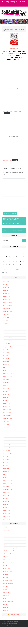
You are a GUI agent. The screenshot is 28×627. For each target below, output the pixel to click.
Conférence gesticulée (9, 550)
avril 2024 (6, 361)
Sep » (17, 269)
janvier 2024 (7, 370)
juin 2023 (6, 391)
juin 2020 (6, 498)
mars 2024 (6, 364)
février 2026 (7, 296)
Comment (5, 177)
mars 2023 (6, 400)
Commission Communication (11, 533)
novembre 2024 (8, 341)
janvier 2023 (7, 406)
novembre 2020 (8, 483)
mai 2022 (6, 430)
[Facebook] (13, 5)
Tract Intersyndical (8, 601)
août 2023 (6, 385)
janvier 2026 (7, 299)
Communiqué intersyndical (10, 548)
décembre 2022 (8, 409)
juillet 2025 (6, 317)
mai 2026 (6, 287)
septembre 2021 (8, 453)
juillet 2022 (6, 424)
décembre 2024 (8, 338)
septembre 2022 (8, 418)
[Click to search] (24, 240)
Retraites (6, 595)
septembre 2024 (8, 346)
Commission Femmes (9, 542)
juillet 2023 (6, 388)
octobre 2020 (7, 486)
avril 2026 (6, 290)
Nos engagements (10, 26)
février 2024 (7, 367)
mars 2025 (6, 329)
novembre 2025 (8, 305)
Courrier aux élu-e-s (8, 553)
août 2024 (6, 349)
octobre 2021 (7, 450)
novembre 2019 (8, 519)
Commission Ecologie (9, 539)
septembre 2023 (8, 382)
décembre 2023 (8, 373)
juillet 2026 (6, 281)
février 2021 (7, 474)
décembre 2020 (8, 480)
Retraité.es (6, 592)
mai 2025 (6, 323)
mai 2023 (6, 394)
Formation (6, 574)
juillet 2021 (6, 459)
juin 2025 (6, 320)
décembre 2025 (8, 302)
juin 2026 (6, 284)
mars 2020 (6, 507)
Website (5, 207)
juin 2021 (6, 462)
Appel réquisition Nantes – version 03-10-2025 (12, 111)
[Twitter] (15, 5)
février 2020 (7, 510)
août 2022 (6, 421)
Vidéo (5, 604)
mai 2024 (6, 358)
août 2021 (6, 456)
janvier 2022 (7, 442)
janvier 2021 (7, 477)
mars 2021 (6, 471)
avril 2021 (6, 468)
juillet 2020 (6, 495)
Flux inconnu (15, 614)
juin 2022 (6, 427)
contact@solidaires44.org (14, 2)
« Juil (4, 269)
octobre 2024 (7, 343)
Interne (6, 577)
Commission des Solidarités (10, 536)
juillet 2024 (6, 352)
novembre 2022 (8, 412)
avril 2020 (6, 504)
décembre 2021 (8, 444)
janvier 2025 (7, 335)
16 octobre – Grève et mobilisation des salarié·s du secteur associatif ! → (13, 230)
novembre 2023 (8, 376)
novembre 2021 (8, 448)
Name (4, 195)
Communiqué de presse (9, 545)
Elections (6, 565)
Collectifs (6, 530)
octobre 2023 (7, 379)
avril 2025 (6, 326)
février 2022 (7, 439)
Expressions (7, 568)
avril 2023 (6, 397)
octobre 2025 (7, 308)
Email (4, 201)
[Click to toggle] (25, 12)
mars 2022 (6, 436)
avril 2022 (6, 433)
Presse (6, 589)
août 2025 (6, 314)
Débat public (7, 559)
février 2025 (7, 332)
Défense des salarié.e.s (9, 562)
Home (4, 26)
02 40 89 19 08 (22, 1)
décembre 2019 (8, 516)
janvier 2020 (7, 513)
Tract (5, 598)
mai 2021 (6, 465)
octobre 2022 (7, 415)
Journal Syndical (8, 580)
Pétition (6, 586)
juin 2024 (6, 355)
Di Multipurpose (11, 625)
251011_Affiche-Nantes (7, 160)
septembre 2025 (8, 311)
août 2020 (6, 492)
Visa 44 (6, 607)
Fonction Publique (8, 571)
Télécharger (6, 112)
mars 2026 (6, 293)
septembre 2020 (8, 489)
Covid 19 (6, 556)
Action (5, 527)
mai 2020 (6, 501)
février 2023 (7, 403)
